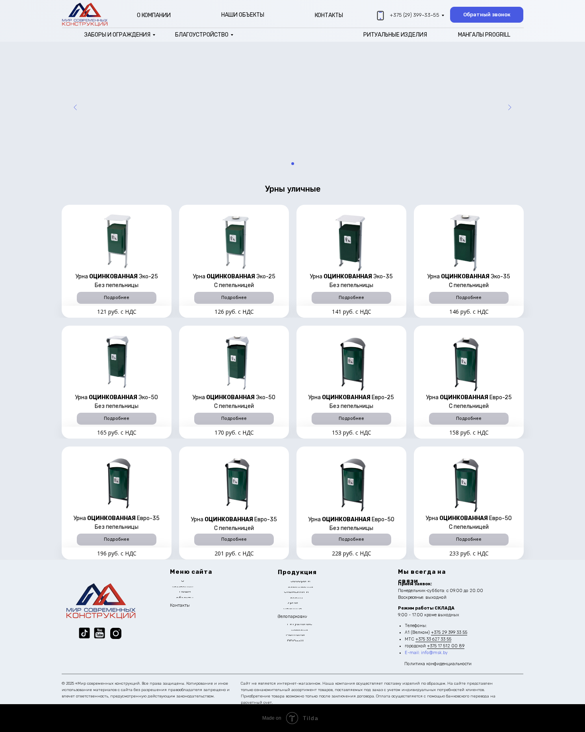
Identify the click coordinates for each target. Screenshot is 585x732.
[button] (486, 15)
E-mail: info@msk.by (426, 652)
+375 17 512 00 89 (445, 646)
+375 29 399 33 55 (449, 632)
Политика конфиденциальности (438, 663)
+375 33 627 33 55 (433, 639)
